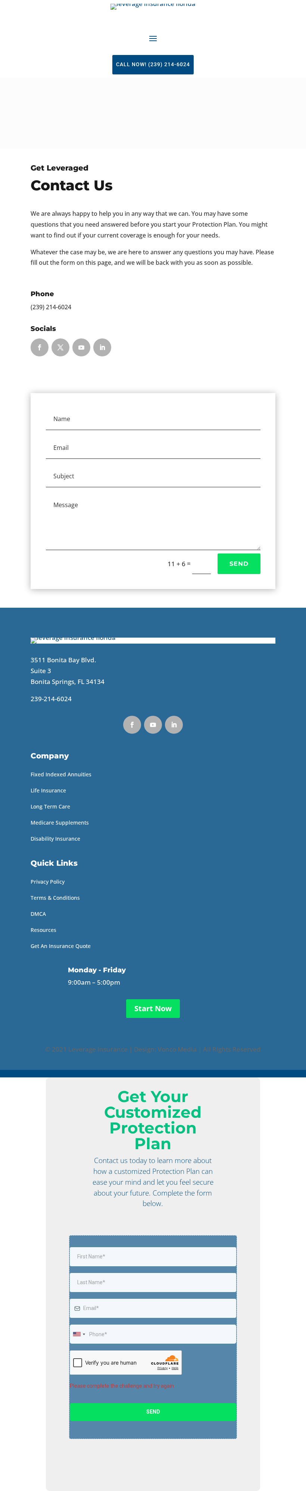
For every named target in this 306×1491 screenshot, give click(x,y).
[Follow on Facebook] (40, 347)
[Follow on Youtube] (81, 347)
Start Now (153, 1008)
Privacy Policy (48, 881)
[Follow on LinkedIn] (102, 347)
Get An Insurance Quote (61, 945)
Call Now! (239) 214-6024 (153, 64)
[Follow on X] (60, 347)
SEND (239, 563)
